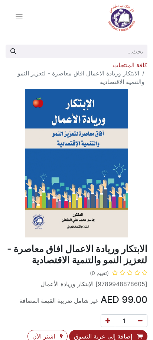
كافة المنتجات (130, 65)
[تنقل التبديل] (19, 18)
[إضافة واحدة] (108, 320)
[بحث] (13, 51)
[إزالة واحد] (140, 320)
